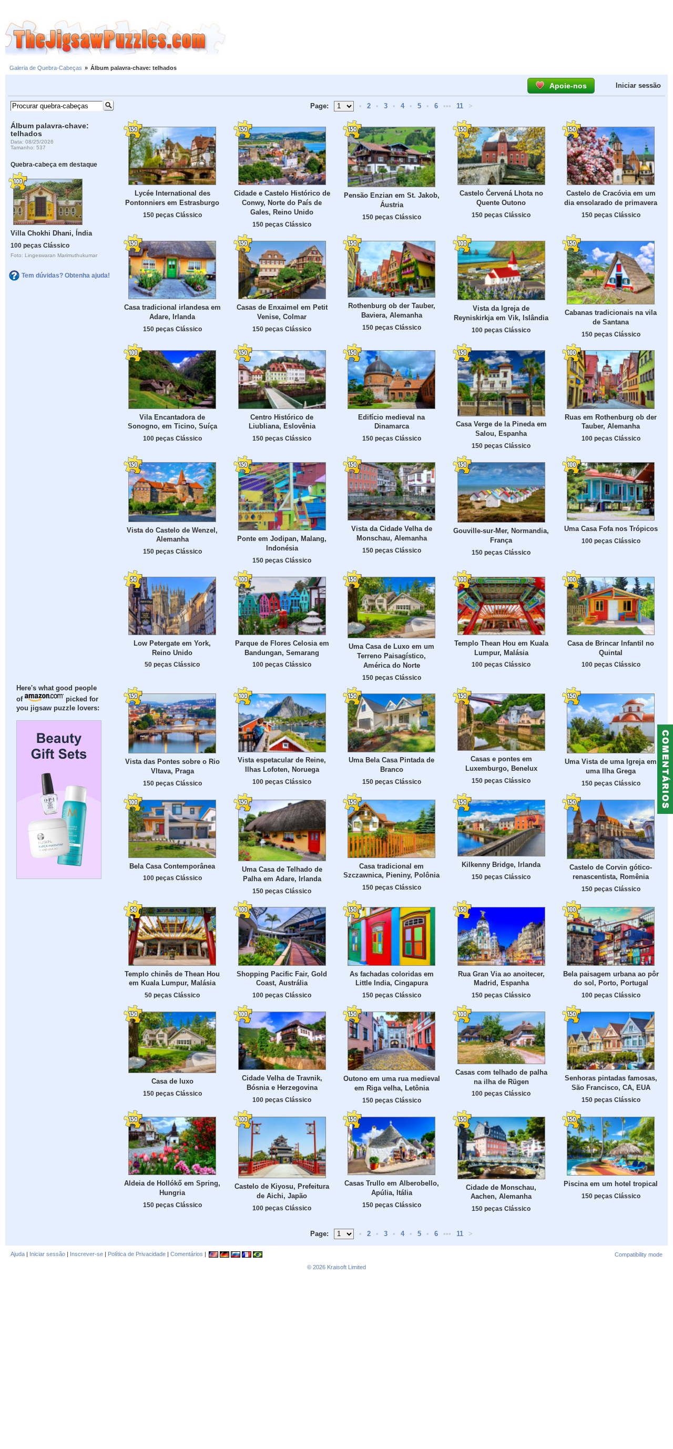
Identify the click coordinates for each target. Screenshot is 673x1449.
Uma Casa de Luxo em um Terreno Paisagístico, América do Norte (391, 655)
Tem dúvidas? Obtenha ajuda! (66, 275)
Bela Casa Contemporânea (172, 866)
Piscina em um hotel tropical (611, 1184)
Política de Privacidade (137, 1254)
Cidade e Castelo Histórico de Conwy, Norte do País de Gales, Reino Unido (282, 202)
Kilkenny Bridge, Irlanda (501, 865)
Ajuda (18, 1254)
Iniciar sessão (638, 85)
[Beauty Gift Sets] (59, 876)
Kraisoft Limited (346, 1267)
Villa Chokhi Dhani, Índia (51, 233)
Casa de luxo (172, 1081)
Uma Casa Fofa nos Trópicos (611, 529)
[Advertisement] (449, 38)
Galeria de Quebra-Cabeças (45, 68)
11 (459, 106)
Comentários (186, 1254)
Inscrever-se (86, 1254)
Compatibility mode (638, 1254)
